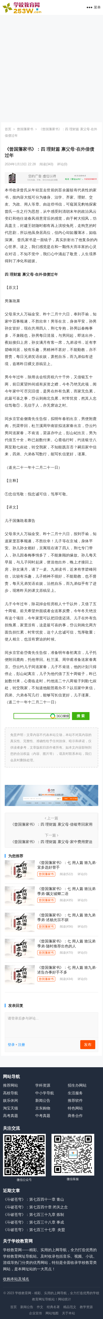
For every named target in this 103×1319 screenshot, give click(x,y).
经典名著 (53, 1307)
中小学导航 (44, 1093)
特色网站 (75, 1108)
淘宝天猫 (10, 1108)
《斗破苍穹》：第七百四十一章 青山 (33, 1199)
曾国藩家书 (25, 129)
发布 (88, 1044)
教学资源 (86, 1307)
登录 (11, 1045)
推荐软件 (75, 1100)
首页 (8, 129)
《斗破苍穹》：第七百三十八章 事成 (33, 1222)
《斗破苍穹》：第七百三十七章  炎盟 (34, 1230)
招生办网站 (77, 1085)
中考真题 (42, 1115)
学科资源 (42, 1085)
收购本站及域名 (16, 1279)
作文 (40, 1307)
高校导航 (10, 1093)
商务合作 (75, 1115)
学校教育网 (23, 1293)
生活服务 (75, 1093)
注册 (21, 1045)
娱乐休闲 (10, 1100)
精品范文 (69, 1307)
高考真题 (10, 1115)
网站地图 (52, 1313)
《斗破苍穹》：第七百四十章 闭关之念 (35, 1207)
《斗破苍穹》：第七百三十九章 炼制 (33, 1214)
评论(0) (62, 164)
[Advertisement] (51, 68)
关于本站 (68, 1313)
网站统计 (64, 1299)
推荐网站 (10, 1085)
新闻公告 (42, 1100)
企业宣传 (35, 1313)
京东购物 (42, 1108)
